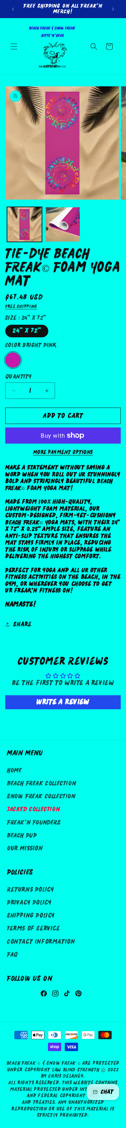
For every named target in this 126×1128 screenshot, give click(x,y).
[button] (14, 46)
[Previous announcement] (13, 9)
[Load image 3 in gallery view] (24, 224)
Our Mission (25, 848)
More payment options (63, 452)
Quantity (18, 377)
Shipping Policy (31, 915)
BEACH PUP (22, 835)
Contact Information (41, 942)
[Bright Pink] (13, 360)
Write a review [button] (62, 702)
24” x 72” (27, 331)
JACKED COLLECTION (33, 809)
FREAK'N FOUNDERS (34, 822)
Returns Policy (30, 889)
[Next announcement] (113, 9)
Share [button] (22, 624)
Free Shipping (21, 306)
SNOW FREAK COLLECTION (41, 796)
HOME (14, 770)
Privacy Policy (29, 902)
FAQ (12, 954)
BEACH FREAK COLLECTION (41, 783)
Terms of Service (33, 928)
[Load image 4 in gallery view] (63, 224)
